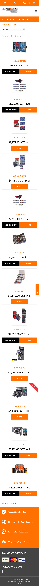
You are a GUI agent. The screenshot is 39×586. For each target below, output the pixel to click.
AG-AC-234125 (19, 61)
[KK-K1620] (19, 240)
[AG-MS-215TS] (19, 125)
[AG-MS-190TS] (19, 86)
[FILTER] (37, 293)
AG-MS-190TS (19, 99)
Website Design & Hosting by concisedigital (19, 582)
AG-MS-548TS (19, 176)
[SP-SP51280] (19, 470)
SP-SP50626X (20, 445)
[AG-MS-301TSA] (19, 316)
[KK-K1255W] (19, 278)
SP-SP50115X (19, 406)
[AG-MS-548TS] (19, 163)
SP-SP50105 (19, 368)
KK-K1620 (19, 253)
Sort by (5, 30)
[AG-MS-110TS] (19, 201)
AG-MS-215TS (19, 138)
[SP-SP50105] (19, 355)
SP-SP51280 (19, 483)
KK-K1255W (20, 291)
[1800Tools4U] (19, 10)
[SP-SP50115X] (19, 393)
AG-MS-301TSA (19, 330)
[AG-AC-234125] (19, 48)
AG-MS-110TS (19, 214)
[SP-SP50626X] (19, 432)
